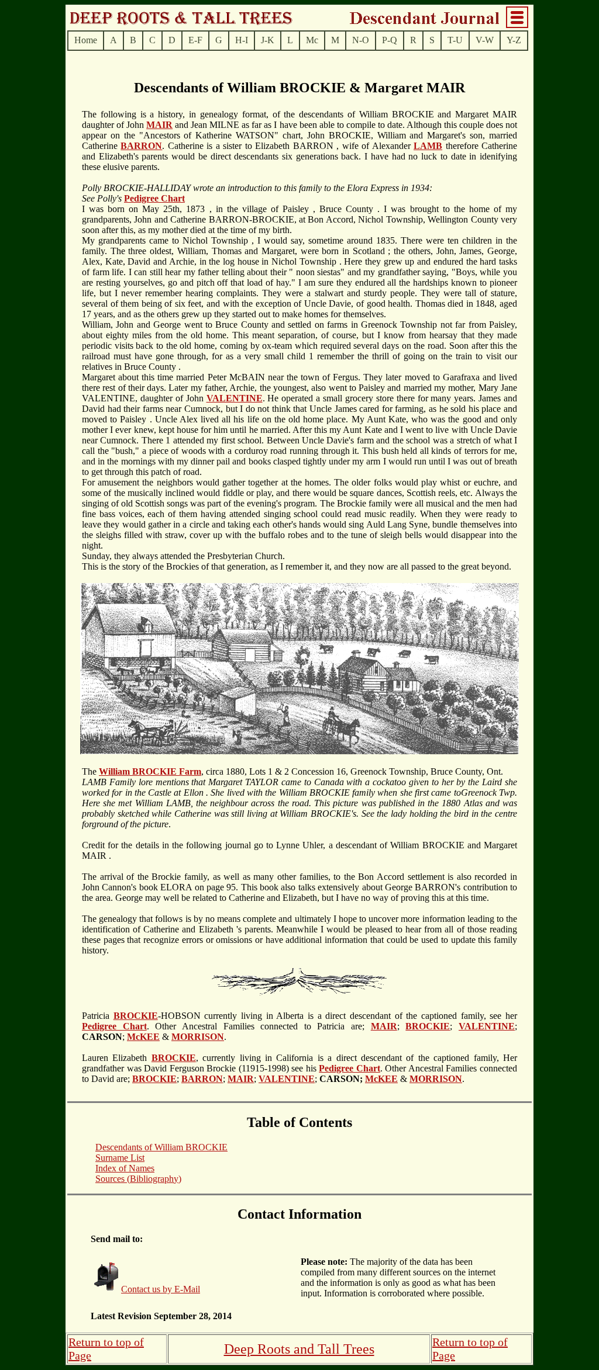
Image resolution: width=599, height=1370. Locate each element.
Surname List (119, 1158)
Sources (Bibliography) (138, 1179)
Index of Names (124, 1168)
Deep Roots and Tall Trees (299, 1349)
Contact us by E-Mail (160, 1289)
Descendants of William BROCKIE (161, 1147)
